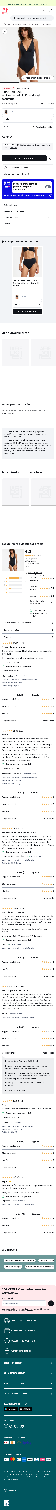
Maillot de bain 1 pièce (13, 24)
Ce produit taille (37, 602)
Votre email (8, 1298)
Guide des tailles (44, 127)
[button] (51, 10)
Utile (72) (20, 1214)
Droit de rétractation (34, 1477)
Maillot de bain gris (13, 1266)
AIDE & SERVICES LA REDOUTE (15, 1373)
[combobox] (28, 623)
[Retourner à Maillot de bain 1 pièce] (4, 31)
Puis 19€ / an (25, 186)
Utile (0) (20, 695)
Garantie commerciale (15, 1477)
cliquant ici (30, 1311)
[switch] (32, 187)
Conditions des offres (26, 1471)
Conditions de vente (44, 1471)
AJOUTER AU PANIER (24, 158)
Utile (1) (20, 793)
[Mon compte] (43, 10)
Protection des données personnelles (20, 1474)
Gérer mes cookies (42, 1474)
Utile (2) (20, 872)
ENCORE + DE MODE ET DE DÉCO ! (16, 1393)
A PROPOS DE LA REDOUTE (13, 1363)
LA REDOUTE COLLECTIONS (12, 92)
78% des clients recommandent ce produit (39, 613)
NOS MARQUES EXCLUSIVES (14, 1383)
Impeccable (35, 603)
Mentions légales (9, 1471)
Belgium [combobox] (10, 1490)
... (2, 24)
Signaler (36, 695)
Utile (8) (20, 1027)
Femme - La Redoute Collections (20, 1260)
